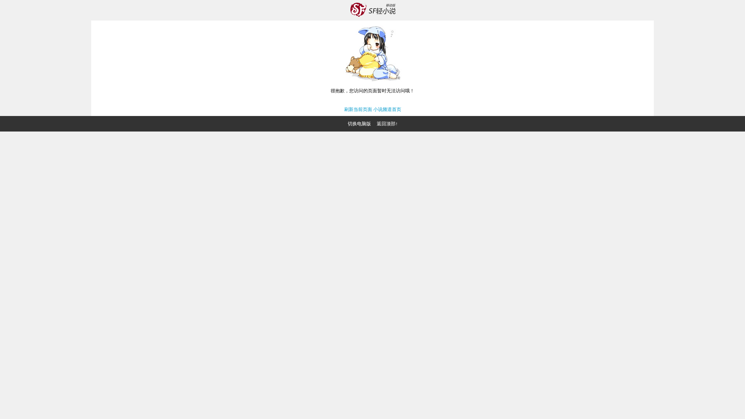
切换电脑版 (359, 123)
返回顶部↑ (387, 123)
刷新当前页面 (358, 109)
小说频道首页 (387, 109)
